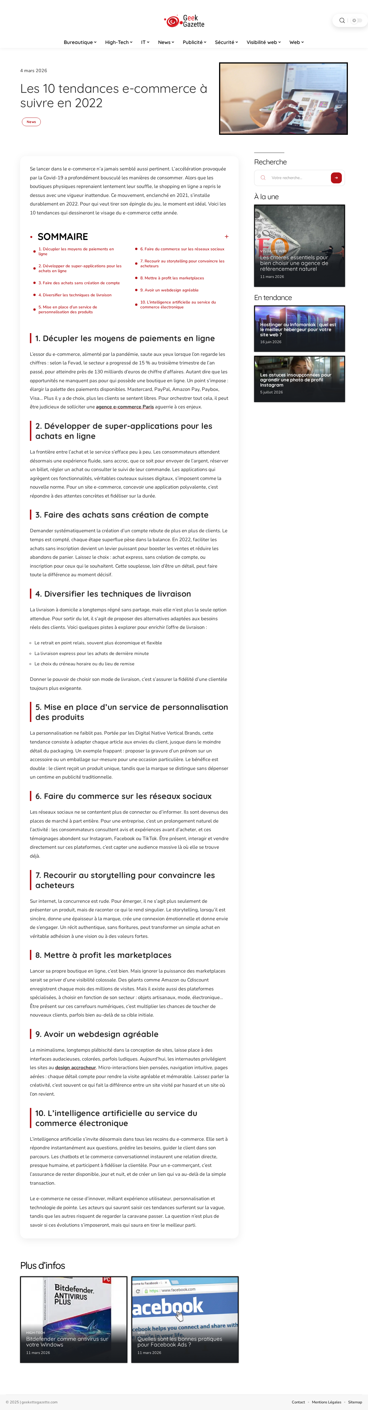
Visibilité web (273, 251)
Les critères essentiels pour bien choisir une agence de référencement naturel (294, 263)
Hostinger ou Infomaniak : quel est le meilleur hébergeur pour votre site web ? (298, 329)
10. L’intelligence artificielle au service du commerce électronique (178, 304)
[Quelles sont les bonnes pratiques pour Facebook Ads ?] (185, 1319)
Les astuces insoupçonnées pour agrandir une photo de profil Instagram (295, 380)
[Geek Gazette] (184, 20)
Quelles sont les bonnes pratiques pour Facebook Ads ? (179, 1341)
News (31, 122)
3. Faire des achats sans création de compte (79, 283)
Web (141, 1333)
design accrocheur (75, 1067)
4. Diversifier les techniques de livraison (75, 295)
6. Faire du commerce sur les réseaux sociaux (182, 249)
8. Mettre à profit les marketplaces (172, 278)
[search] (342, 20)
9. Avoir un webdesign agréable (169, 290)
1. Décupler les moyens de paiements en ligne (76, 251)
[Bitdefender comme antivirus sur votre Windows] (74, 1319)
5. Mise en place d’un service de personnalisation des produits (68, 309)
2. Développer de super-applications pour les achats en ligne (80, 268)
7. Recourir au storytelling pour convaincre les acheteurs (182, 263)
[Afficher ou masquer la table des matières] (158, 236)
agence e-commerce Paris (125, 407)
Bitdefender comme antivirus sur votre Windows (67, 1341)
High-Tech (35, 1333)
